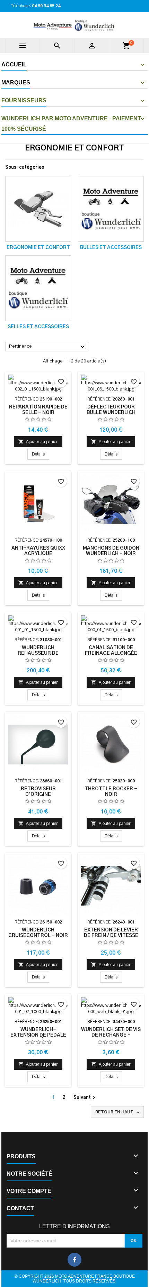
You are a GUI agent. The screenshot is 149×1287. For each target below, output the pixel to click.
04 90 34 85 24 (46, 6)
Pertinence (48, 347)
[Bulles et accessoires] (111, 209)
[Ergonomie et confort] (38, 209)
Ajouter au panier (38, 441)
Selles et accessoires (38, 326)
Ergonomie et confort (38, 247)
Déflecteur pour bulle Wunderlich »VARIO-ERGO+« (111, 413)
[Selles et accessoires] (38, 288)
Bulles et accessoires (111, 247)
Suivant (85, 1097)
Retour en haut (118, 1112)
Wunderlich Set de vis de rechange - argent (111, 1035)
